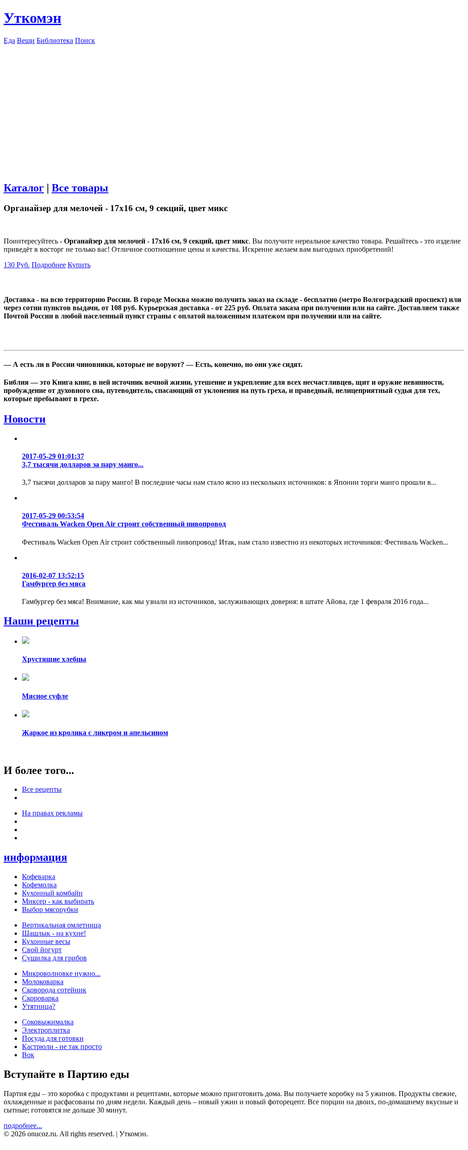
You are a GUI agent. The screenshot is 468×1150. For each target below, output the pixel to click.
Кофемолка (39, 885)
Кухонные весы (46, 941)
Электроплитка (46, 1030)
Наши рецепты (41, 621)
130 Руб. (17, 265)
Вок (28, 1055)
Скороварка (40, 998)
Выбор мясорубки (50, 909)
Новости (25, 419)
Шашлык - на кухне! (54, 933)
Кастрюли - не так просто (62, 1046)
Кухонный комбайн (52, 893)
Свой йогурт (42, 950)
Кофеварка (38, 876)
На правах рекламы (52, 813)
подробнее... (23, 1125)
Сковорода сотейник (54, 990)
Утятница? (38, 1006)
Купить (79, 265)
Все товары (80, 188)
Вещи (26, 40)
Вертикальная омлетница (61, 925)
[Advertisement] (234, 109)
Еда (9, 40)
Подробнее (49, 265)
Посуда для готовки (53, 1038)
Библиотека (55, 40)
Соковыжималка (48, 1022)
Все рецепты (42, 789)
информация (35, 857)
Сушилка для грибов (54, 958)
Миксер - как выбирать (58, 901)
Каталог (24, 188)
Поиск (85, 40)
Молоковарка (43, 982)
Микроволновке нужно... (61, 973)
